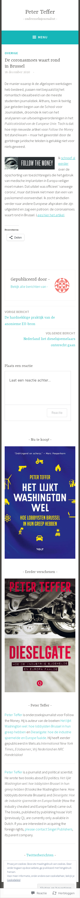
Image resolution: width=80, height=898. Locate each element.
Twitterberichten (40, 855)
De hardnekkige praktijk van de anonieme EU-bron (30, 318)
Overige (11, 53)
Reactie (57, 412)
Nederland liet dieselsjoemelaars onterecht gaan (49, 339)
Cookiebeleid (13, 880)
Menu (43, 37)
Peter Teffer (40, 12)
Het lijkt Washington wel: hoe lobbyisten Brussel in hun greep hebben (38, 726)
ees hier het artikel (51, 215)
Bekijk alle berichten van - (29, 286)
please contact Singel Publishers (48, 829)
